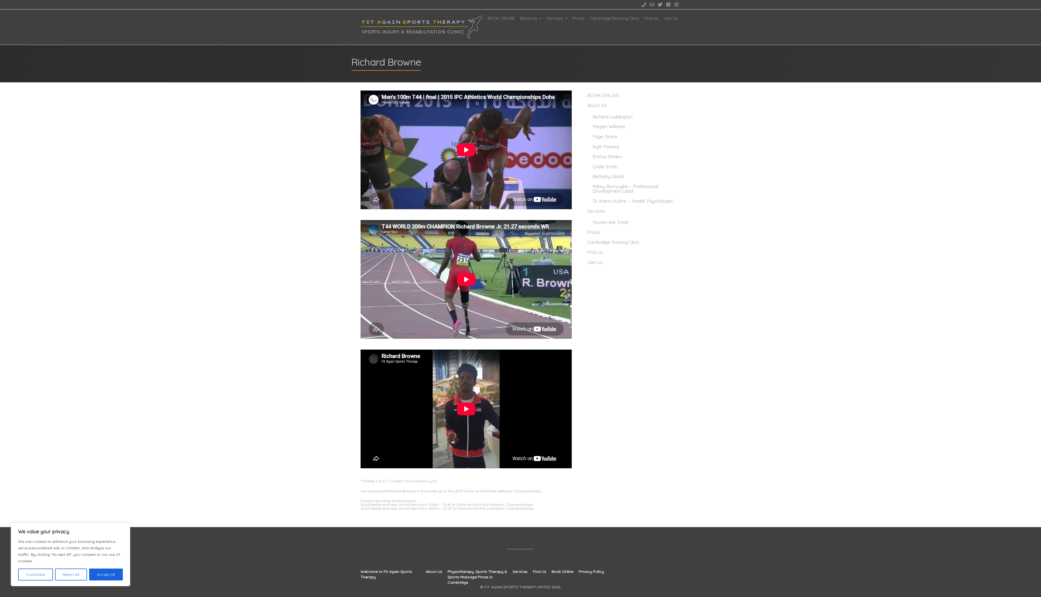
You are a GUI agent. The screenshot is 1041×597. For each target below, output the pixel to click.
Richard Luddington (613, 117)
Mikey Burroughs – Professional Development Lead (625, 188)
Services (555, 18)
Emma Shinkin (607, 156)
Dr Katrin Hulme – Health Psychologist (633, 201)
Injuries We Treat (610, 222)
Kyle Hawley (606, 146)
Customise (35, 574)
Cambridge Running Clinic (614, 18)
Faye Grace (605, 136)
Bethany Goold (608, 176)
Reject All (71, 574)
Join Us (671, 18)
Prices (578, 18)
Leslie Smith (605, 166)
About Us (528, 18)
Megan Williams (609, 126)
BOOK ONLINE (501, 18)
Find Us (651, 18)
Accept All (106, 574)
